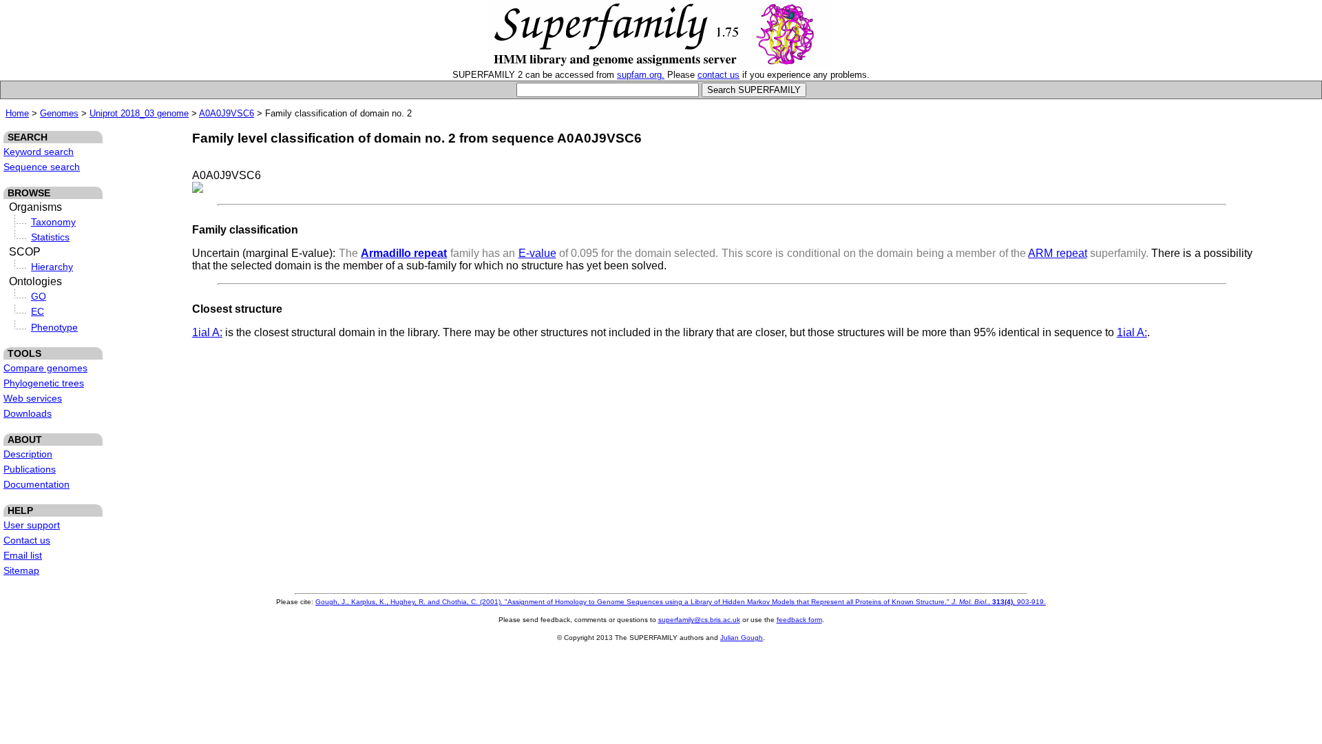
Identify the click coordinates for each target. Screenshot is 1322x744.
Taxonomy (53, 221)
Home (17, 113)
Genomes (59, 113)
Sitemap (21, 570)
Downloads (27, 413)
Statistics (50, 236)
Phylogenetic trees (43, 383)
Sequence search (41, 166)
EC (37, 311)
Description (27, 453)
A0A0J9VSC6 (226, 113)
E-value (537, 253)
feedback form (799, 619)
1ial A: (207, 332)
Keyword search (38, 151)
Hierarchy (52, 266)
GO (38, 296)
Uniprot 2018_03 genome (139, 113)
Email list (22, 555)
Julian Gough (741, 637)
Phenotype (54, 327)
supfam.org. (640, 75)
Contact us (26, 540)
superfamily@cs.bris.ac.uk (699, 619)
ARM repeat (1057, 253)
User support (31, 524)
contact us (718, 75)
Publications (29, 469)
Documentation (36, 484)
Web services (32, 398)
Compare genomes (45, 367)
